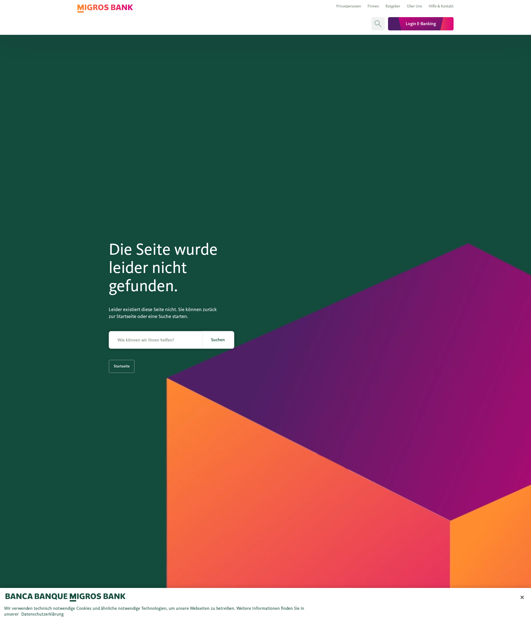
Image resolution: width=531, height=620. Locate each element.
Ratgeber (393, 6)
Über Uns (414, 6)
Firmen (373, 6)
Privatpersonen (348, 6)
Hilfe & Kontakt (441, 6)
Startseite (122, 366)
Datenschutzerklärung (42, 614)
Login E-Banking (421, 23)
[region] (265, 604)
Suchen (218, 339)
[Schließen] (522, 597)
